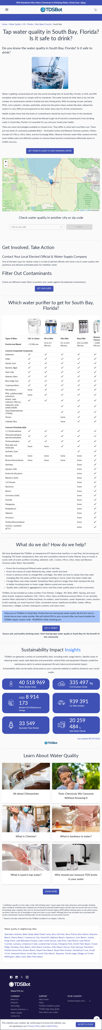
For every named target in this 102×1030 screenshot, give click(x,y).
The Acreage (70, 953)
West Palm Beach (35, 957)
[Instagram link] (27, 978)
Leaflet (81, 210)
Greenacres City (32, 937)
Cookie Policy (51, 1026)
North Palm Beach (81, 944)
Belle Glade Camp (42, 934)
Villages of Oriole (85, 953)
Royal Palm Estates (63, 950)
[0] (95, 10)
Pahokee (15, 947)
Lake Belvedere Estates (26, 941)
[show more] (6, 9)
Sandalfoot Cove (80, 950)
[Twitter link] (21, 977)
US (24, 24)
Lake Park (61, 941)
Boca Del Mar (58, 934)
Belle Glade (28, 934)
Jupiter (91, 937)
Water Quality (15, 24)
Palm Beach (25, 947)
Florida (30, 24)
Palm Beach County (43, 24)
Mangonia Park (65, 944)
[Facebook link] (11, 978)
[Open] (61, 227)
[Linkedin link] (16, 978)
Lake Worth (72, 941)
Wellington (9, 957)
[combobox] (37, 227)
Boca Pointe (71, 934)
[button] (51, 182)
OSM (88, 210)
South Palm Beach (46, 953)
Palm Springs (77, 947)
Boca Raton (83, 934)
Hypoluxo (70, 937)
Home (4, 24)
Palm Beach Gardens (41, 947)
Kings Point (9, 941)
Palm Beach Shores (61, 947)
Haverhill (45, 937)
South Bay (32, 953)
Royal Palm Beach (45, 950)
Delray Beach (17, 937)
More (83, 3)
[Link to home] (51, 984)
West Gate (21, 957)
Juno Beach (81, 937)
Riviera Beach (29, 950)
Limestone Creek (29, 944)
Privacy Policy (34, 1026)
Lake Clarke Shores (47, 941)
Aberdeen (8, 934)
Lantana (17, 944)
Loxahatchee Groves (47, 944)
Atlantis (18, 934)
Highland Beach (57, 937)
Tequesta (60, 953)
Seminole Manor (18, 953)
